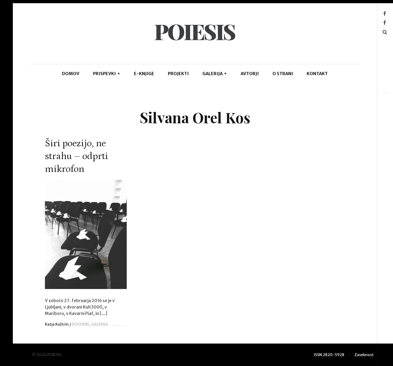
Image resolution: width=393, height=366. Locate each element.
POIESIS (194, 31)
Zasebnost (364, 354)
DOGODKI (80, 324)
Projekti (178, 73)
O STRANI (282, 73)
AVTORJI (250, 73)
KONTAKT (317, 73)
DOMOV (70, 73)
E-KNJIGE (144, 73)
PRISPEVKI (106, 73)
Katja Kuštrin (57, 324)
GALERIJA (214, 73)
